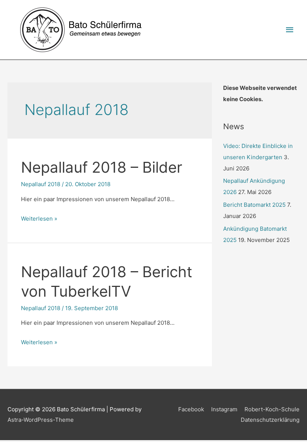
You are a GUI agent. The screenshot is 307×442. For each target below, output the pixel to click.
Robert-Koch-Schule (272, 409)
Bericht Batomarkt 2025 (254, 204)
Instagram (224, 409)
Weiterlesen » (39, 218)
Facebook (191, 409)
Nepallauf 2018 (40, 184)
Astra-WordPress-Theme (40, 419)
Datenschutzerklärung (270, 419)
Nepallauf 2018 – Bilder (101, 167)
